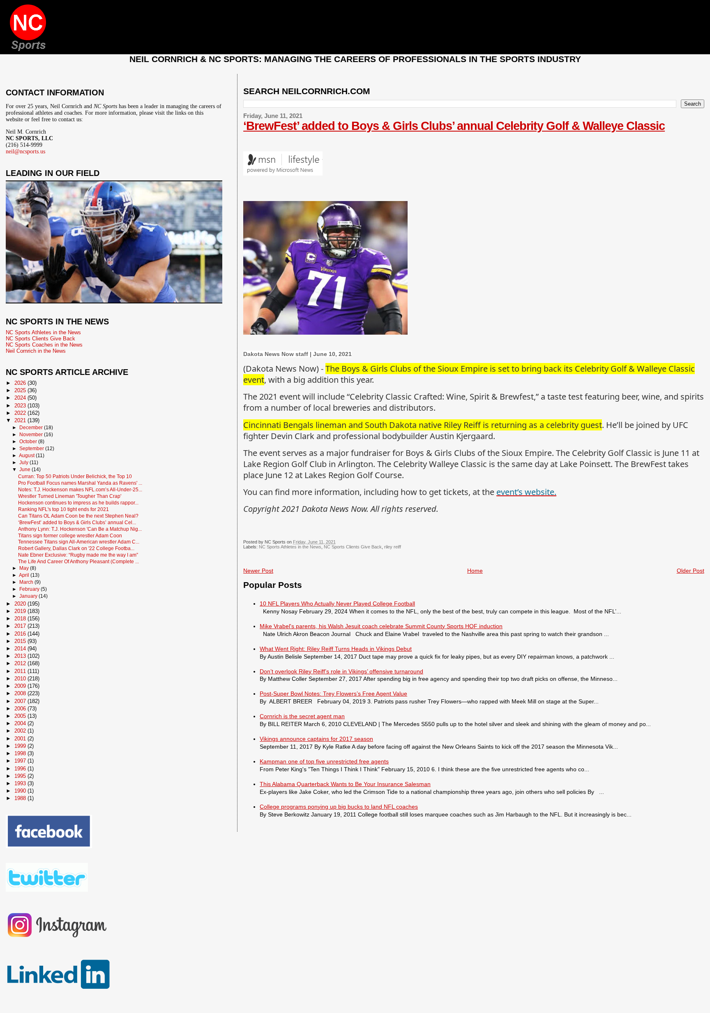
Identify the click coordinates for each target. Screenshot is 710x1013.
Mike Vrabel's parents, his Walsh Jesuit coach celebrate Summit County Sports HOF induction (381, 626)
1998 (21, 753)
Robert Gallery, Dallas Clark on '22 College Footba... (76, 548)
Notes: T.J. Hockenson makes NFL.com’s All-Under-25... (80, 489)
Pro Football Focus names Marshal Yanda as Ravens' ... (80, 483)
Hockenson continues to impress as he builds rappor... (78, 502)
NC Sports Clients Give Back (353, 546)
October (28, 441)
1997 (21, 761)
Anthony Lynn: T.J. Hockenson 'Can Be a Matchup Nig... (80, 529)
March (27, 582)
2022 (21, 413)
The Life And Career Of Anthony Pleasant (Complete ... (78, 561)
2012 (21, 663)
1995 (21, 776)
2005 (21, 716)
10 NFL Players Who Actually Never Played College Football (337, 603)
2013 (21, 656)
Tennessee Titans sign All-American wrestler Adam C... (78, 541)
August (27, 455)
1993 (21, 783)
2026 (21, 383)
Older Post (690, 570)
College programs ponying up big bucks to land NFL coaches (339, 806)
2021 (21, 420)
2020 (21, 604)
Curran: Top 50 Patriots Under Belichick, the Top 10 (75, 476)
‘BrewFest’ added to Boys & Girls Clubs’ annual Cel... (77, 522)
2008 (21, 693)
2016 (21, 634)
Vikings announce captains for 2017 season (316, 738)
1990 (21, 791)
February (30, 589)
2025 (21, 390)
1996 (21, 769)
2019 (21, 611)
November (31, 434)
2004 (21, 723)
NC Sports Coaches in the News (44, 345)
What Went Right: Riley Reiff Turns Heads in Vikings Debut (336, 648)
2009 (21, 686)
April (24, 575)
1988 (21, 798)
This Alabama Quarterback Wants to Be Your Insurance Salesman (345, 784)
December (31, 427)
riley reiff (392, 546)
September (32, 448)
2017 (21, 626)
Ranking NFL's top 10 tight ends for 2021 (63, 509)
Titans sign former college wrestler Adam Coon (70, 535)
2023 (21, 405)
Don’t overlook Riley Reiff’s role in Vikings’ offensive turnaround (341, 671)
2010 (21, 678)
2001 (21, 738)
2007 (21, 701)
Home (475, 570)
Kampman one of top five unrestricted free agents (324, 761)
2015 (21, 641)
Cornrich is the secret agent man (302, 716)
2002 (21, 731)
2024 (21, 398)
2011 (21, 671)
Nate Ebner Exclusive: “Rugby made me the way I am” (78, 554)
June (25, 469)
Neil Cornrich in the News (36, 351)
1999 (21, 746)
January (29, 596)
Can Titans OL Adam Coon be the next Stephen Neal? (78, 515)
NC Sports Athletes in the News (290, 546)
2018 (21, 618)
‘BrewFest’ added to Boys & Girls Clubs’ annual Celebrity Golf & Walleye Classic (454, 125)
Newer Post (258, 570)
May (24, 568)
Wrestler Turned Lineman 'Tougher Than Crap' (69, 496)
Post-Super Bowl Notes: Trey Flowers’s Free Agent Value (333, 693)
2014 (21, 648)
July (24, 462)
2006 (21, 708)
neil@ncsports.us (25, 151)
